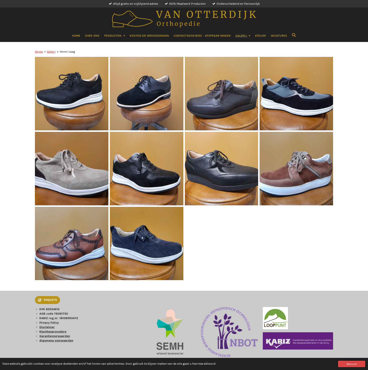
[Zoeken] (293, 35)
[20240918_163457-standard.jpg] (296, 93)
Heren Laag (67, 51)
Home (39, 51)
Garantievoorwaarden (54, 336)
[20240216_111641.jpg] (146, 93)
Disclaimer (47, 327)
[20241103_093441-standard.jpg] (221, 168)
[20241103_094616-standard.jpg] (296, 168)
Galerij (51, 51)
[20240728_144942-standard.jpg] (221, 93)
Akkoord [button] (351, 364)
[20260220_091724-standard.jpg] (146, 243)
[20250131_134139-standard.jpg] (71, 243)
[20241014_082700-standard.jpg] (146, 168)
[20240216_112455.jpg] (71, 93)
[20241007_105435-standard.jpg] (71, 168)
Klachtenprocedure (52, 331)
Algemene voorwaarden (56, 340)
